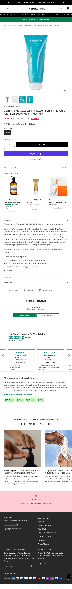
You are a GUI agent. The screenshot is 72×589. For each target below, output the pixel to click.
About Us (41, 521)
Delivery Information (44, 525)
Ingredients (8, 277)
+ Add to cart (36, 210)
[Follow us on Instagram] (45, 563)
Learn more (50, 2)
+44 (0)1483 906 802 (11, 525)
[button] (3, 355)
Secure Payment (47, 290)
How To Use (8, 282)
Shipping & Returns (13, 290)
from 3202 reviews (15, 340)
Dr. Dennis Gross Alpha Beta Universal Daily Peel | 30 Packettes (57, 201)
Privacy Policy (42, 540)
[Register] (31, 566)
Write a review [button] (24, 315)
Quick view (13, 212)
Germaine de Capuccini (12, 106)
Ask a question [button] (47, 315)
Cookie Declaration (44, 536)
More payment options (36, 159)
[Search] (8, 9)
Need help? (64, 167)
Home (5, 25)
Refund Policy (42, 529)
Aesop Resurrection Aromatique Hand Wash (12, 201)
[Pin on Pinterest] (12, 167)
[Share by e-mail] (18, 167)
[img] (15, 337)
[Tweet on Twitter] (15, 167)
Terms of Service (43, 544)
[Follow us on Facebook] (40, 563)
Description (8, 220)
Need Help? (31, 290)
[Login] (62, 8)
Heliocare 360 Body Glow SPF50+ (35, 201)
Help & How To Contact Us (47, 533)
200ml (8, 133)
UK (15, 573)
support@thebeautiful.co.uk (13, 529)
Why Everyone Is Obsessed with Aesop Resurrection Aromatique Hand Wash (21, 471)
